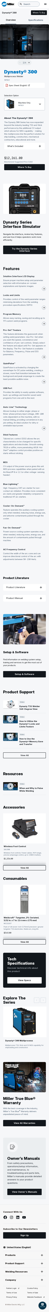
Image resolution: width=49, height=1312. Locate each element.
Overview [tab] (11, 20)
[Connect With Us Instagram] (11, 1217)
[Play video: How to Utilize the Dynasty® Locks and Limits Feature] (10, 719)
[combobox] (29, 4)
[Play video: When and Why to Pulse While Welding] (10, 786)
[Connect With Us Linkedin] (18, 1217)
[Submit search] (21, 4)
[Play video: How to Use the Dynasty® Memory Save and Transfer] (10, 737)
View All (25, 868)
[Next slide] (43, 1000)
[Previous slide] (36, 1000)
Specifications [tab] (35, 20)
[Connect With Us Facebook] (5, 1217)
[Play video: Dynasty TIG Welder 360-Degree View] (10, 704)
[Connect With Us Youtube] (24, 1217)
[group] (24, 41)
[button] (39, 12)
